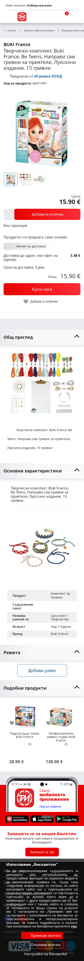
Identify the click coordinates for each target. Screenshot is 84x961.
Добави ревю (42, 670)
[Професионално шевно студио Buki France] (61, 715)
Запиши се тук (42, 852)
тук (74, 926)
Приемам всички (45, 935)
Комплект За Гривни (61, 595)
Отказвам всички (45, 944)
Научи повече (50, 807)
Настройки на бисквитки (45, 953)
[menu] (9, 16)
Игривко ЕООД (48, 76)
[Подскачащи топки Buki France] (24, 715)
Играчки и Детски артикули (39, 30)
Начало (12, 30)
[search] (52, 16)
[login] (74, 16)
